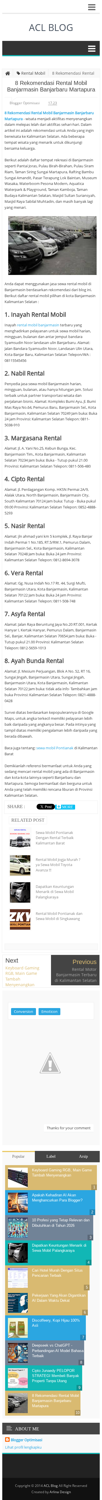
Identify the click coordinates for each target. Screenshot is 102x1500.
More (67, 807)
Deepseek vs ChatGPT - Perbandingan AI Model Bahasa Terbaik (58, 1350)
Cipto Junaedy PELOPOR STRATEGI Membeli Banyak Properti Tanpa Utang (55, 1375)
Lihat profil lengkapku (23, 1447)
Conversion (23, 1011)
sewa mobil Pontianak (54, 747)
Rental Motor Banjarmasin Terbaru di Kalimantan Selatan (76, 975)
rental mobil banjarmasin (38, 324)
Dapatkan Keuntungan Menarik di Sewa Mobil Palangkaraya (55, 891)
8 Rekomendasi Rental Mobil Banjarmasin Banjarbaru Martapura (55, 1400)
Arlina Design (60, 1491)
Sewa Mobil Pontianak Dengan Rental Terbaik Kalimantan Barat (55, 837)
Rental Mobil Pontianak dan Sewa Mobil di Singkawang (59, 916)
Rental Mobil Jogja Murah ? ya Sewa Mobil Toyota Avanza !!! (58, 864)
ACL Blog (51, 27)
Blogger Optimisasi (26, 1439)
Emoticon (49, 1011)
